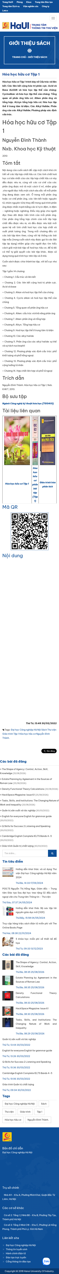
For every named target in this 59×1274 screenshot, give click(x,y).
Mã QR (10, 507)
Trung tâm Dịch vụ (11, 6)
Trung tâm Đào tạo (44, 2)
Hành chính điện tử (16, 1253)
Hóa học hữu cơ (27, 733)
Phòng (20, 2)
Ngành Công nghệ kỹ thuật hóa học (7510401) (28, 403)
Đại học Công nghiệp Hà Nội (26, 729)
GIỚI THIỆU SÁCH (37, 57)
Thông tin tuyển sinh (16, 1249)
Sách (44, 729)
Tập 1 (16, 733)
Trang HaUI (7, 2)
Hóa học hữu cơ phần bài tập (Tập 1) (35, 484)
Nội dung (12, 555)
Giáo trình (7, 733)
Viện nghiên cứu (30, 6)
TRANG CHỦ (19, 57)
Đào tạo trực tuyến (16, 1257)
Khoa (28, 2)
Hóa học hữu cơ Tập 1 (17, 483)
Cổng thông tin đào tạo (18, 1261)
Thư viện (51, 729)
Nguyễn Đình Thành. (38, 1119)
